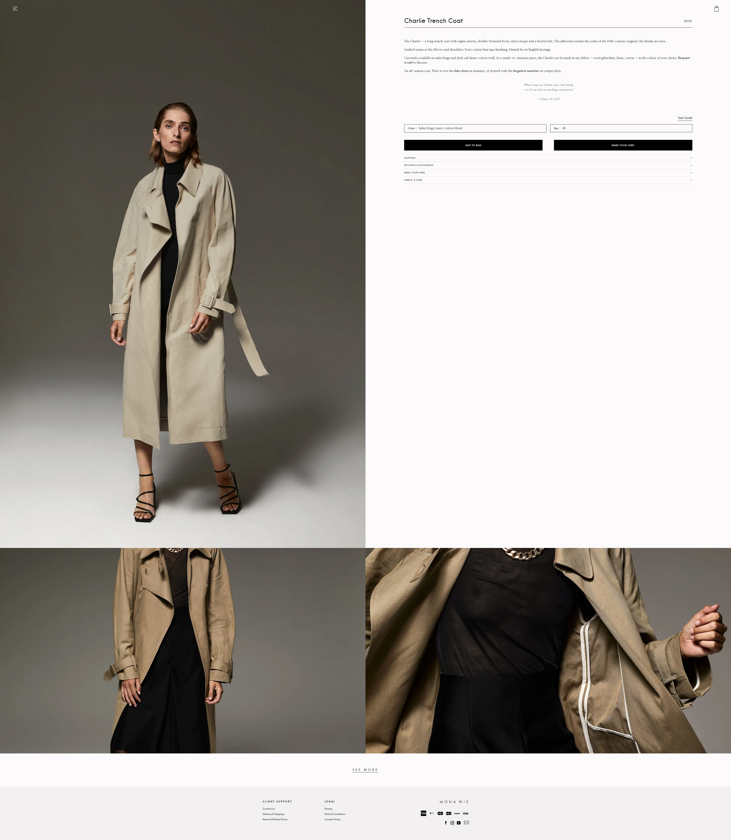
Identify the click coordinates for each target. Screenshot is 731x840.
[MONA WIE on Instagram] (452, 822)
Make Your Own (623, 145)
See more (366, 770)
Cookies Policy (333, 819)
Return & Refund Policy (275, 819)
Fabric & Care (413, 180)
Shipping (410, 158)
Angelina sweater (526, 71)
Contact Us (269, 808)
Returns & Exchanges (418, 165)
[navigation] (15, 8)
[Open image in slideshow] (183, 274)
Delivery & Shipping (273, 814)
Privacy (328, 808)
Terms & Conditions (335, 814)
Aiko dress (461, 71)
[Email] (465, 822)
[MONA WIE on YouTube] (459, 822)
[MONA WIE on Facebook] (446, 822)
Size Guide (685, 118)
